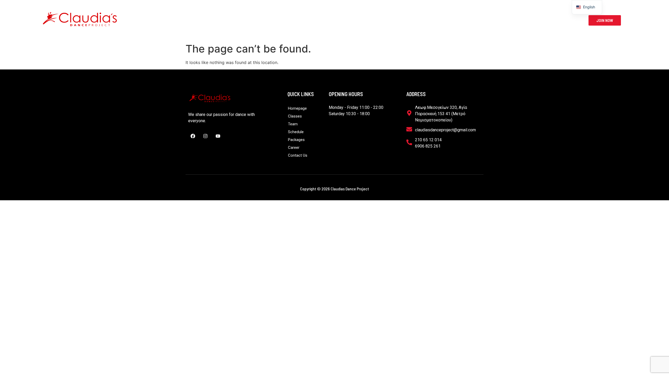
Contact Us (436, 20)
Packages (378, 20)
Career (406, 20)
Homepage (260, 20)
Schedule (348, 20)
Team (321, 20)
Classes (291, 20)
